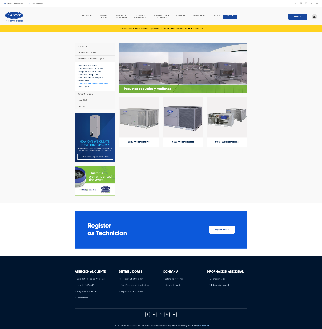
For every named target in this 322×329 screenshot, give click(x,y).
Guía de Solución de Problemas (90, 279)
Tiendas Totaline (103, 17)
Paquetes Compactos (88, 74)
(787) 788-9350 (37, 3)
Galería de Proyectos (173, 279)
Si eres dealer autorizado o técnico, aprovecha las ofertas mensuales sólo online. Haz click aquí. (161, 28)
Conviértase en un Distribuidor (134, 285)
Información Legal (216, 279)
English (216, 16)
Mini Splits (82, 46)
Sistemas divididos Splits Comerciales (90, 79)
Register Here (221, 230)
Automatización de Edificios (161, 17)
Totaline (81, 106)
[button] (147, 314)
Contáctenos (198, 16)
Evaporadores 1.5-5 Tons (89, 71)
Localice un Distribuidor (121, 17)
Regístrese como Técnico (132, 291)
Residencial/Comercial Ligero (90, 58)
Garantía (180, 16)
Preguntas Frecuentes (86, 291)
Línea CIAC (82, 100)
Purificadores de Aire (86, 52)
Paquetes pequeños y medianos (93, 83)
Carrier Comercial (85, 94)
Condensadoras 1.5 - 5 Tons (90, 68)
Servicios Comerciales (140, 17)
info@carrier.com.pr (14, 3)
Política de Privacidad (218, 285)
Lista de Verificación (85, 285)
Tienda (230, 16)
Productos (87, 16)
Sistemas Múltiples (87, 65)
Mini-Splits (83, 86)
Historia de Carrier (173, 285)
